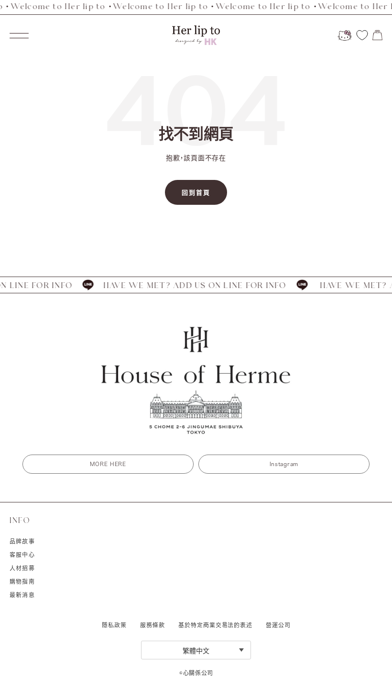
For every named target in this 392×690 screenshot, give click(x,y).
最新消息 (22, 595)
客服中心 (22, 554)
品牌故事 (22, 541)
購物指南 (22, 581)
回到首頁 (196, 192)
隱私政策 (114, 625)
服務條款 (152, 625)
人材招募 (22, 568)
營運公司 (278, 625)
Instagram (284, 464)
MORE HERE (108, 464)
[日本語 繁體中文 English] (196, 650)
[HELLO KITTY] (345, 35)
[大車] (377, 35)
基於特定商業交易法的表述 (215, 625)
